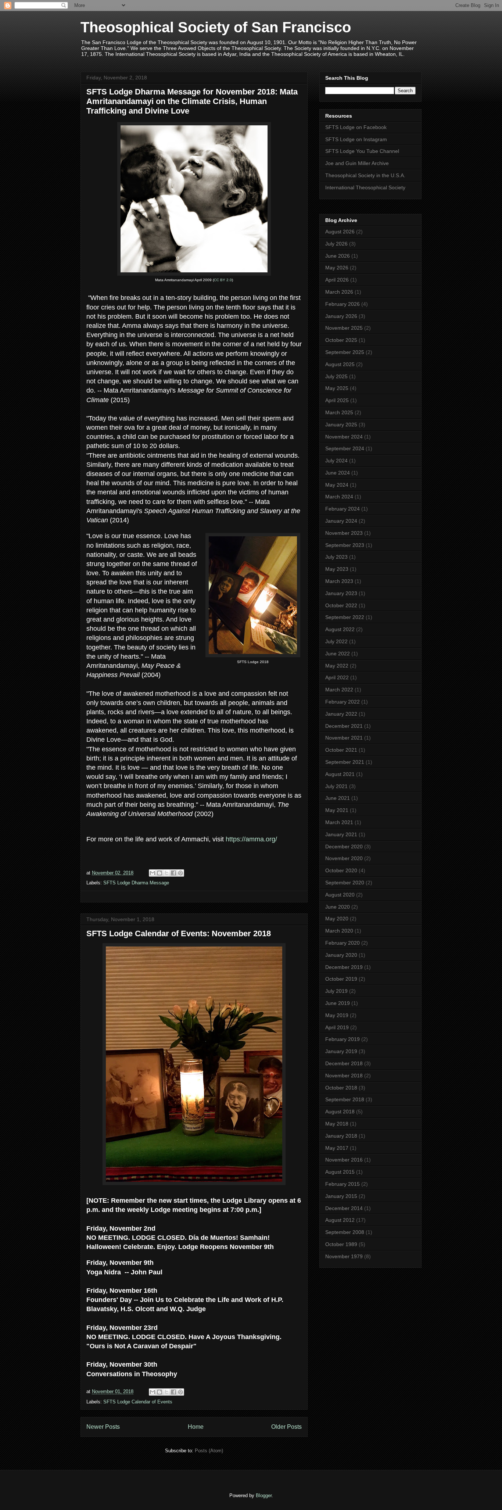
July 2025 (336, 376)
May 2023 (336, 569)
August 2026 (340, 232)
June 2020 (337, 907)
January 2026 (341, 316)
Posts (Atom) (209, 1450)
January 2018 (341, 1136)
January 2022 (341, 714)
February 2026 (342, 304)
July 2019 (336, 991)
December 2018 (344, 1063)
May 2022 (336, 666)
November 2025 (344, 328)
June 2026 (337, 256)
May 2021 (336, 810)
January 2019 (341, 1051)
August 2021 (340, 774)
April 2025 (337, 400)
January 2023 (341, 593)
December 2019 (344, 967)
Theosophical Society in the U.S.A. (365, 175)
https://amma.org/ (251, 839)
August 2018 (340, 1111)
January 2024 (341, 521)
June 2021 (337, 798)
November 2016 (344, 1160)
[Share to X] (166, 873)
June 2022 (337, 653)
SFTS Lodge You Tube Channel (362, 151)
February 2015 (342, 1184)
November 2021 (344, 738)
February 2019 (342, 1039)
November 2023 (344, 533)
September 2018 (344, 1099)
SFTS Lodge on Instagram (356, 139)
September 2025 (344, 352)
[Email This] (152, 873)
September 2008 (344, 1232)
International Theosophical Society (365, 187)
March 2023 (339, 581)
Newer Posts (103, 1427)
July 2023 (336, 557)
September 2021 (344, 762)
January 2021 (341, 834)
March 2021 (339, 822)
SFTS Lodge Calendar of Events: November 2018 (178, 933)
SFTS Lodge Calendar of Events (137, 1402)
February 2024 (342, 509)
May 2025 (336, 388)
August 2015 (340, 1172)
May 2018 (336, 1124)
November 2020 (344, 858)
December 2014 (344, 1208)
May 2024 (336, 485)
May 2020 (336, 919)
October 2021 (341, 750)
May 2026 (336, 268)
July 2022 (336, 641)
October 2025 (341, 340)
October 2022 (341, 605)
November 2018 (344, 1075)
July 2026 (336, 244)
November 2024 (344, 437)
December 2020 (344, 846)
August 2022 (340, 629)
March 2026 (339, 292)
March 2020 (339, 931)
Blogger (264, 1495)
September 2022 (344, 617)
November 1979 (344, 1256)
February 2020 (342, 943)
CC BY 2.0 (223, 280)
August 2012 (340, 1220)
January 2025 (341, 424)
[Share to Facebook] (173, 873)
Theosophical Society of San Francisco (215, 27)
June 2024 (337, 473)
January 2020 (341, 955)
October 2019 (341, 979)
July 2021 (336, 786)
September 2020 (344, 882)
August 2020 (340, 895)
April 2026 (337, 280)
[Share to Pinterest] (180, 873)
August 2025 (340, 364)
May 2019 (336, 1015)
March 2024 (339, 497)
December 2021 (344, 726)
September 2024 (344, 448)
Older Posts (286, 1427)
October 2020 (341, 870)
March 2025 (339, 412)
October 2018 (341, 1088)
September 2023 (344, 545)
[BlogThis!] (159, 873)
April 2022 (337, 677)
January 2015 (341, 1196)
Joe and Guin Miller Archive (357, 163)
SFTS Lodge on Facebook (356, 127)
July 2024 (336, 461)
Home (196, 1427)
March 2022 (339, 690)
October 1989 (341, 1244)
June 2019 (337, 1003)
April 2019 (337, 1027)
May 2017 (336, 1148)
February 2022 (342, 702)
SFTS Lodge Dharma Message (136, 882)
